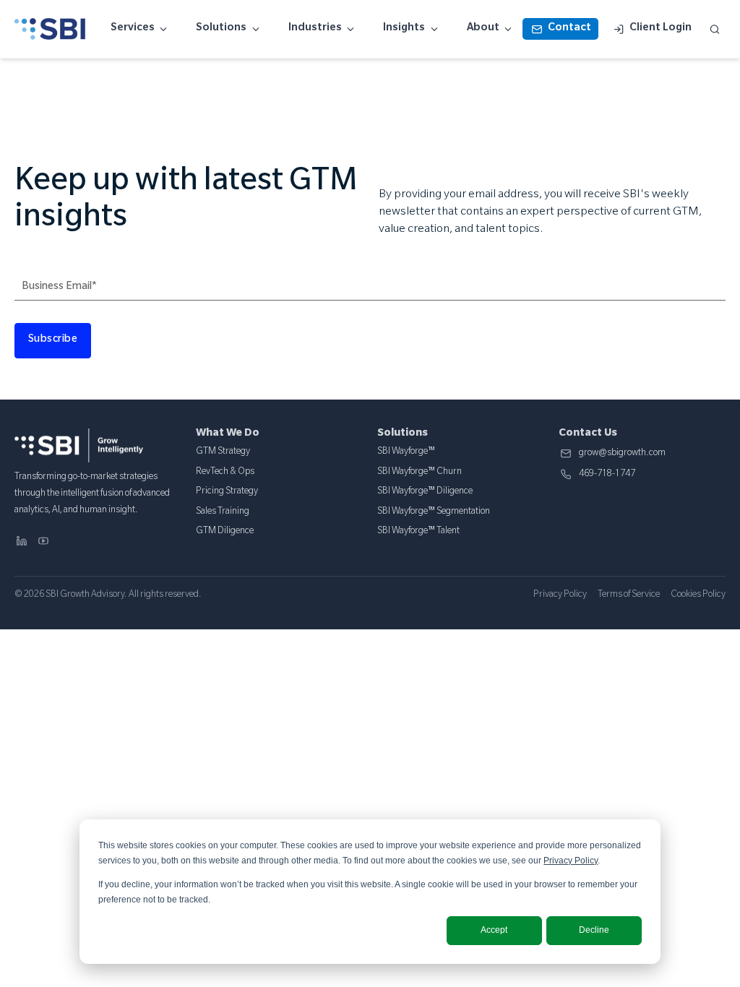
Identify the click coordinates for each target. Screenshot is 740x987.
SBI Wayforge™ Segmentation (433, 512)
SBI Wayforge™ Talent (418, 532)
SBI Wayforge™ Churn (419, 472)
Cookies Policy (698, 595)
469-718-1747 (607, 475)
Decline (594, 930)
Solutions (221, 29)
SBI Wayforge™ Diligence (425, 492)
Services (133, 29)
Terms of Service (629, 595)
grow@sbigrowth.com (622, 454)
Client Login (660, 29)
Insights (404, 29)
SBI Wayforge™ (406, 452)
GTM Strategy (223, 452)
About (483, 29)
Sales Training (222, 512)
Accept (494, 930)
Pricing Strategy (227, 492)
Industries (315, 29)
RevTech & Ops (225, 472)
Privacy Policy (570, 860)
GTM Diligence (225, 532)
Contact (569, 29)
